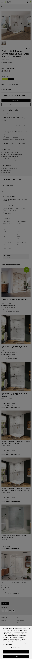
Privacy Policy (7, 644)
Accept (16, 656)
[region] (16, 642)
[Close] (29, 628)
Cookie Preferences (16, 647)
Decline (16, 652)
